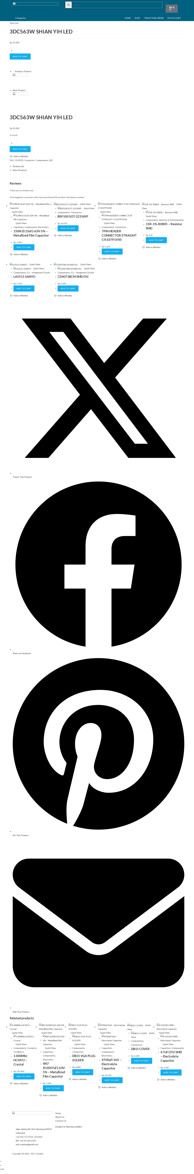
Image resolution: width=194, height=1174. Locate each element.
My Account (174, 18)
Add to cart (20, 56)
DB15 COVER (140, 1049)
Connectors (120, 227)
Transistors (76, 212)
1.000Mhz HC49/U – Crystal (20, 1060)
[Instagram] (102, 1153)
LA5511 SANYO (24, 276)
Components (42, 160)
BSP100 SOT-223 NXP (73, 216)
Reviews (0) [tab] (18, 166)
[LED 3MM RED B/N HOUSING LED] (20, 80)
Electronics (43, 227)
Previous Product (23, 71)
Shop (137, 18)
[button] (19, 156)
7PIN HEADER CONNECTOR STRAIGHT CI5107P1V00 (119, 235)
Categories (20, 18)
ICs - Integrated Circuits (38, 272)
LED (51, 160)
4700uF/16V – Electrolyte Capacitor (112, 1064)
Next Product (19, 90)
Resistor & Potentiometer (171, 220)
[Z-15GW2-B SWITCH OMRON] (20, 99)
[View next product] (27, 90)
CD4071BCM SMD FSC (73, 276)
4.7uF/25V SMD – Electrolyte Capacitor (171, 1056)
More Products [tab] (20, 170)
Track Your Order (154, 18)
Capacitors (18, 227)
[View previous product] (13, 71)
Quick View (17, 211)
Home (128, 18)
